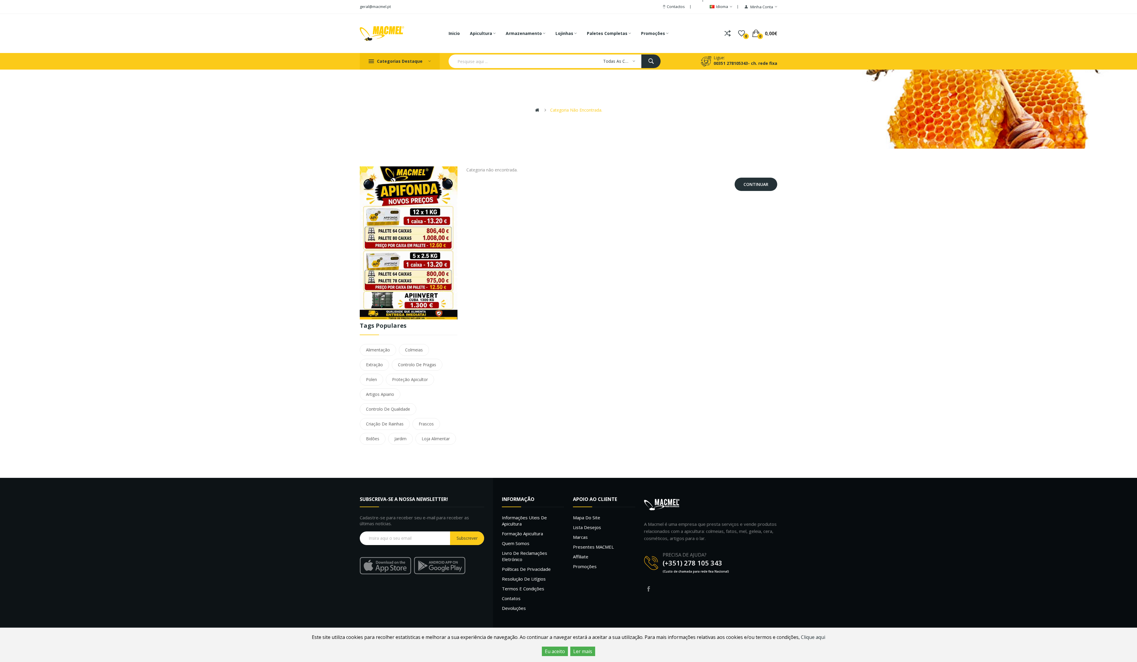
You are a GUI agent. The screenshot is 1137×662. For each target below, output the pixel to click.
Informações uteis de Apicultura (524, 521)
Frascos (426, 424)
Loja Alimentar (436, 438)
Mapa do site (586, 517)
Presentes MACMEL (593, 547)
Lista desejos (587, 527)
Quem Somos (515, 543)
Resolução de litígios (524, 579)
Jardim (400, 438)
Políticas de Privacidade (526, 569)
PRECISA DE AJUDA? (684, 555)
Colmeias (414, 350)
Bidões (372, 438)
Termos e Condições (523, 589)
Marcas (580, 537)
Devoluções (514, 608)
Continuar (755, 184)
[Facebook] (648, 588)
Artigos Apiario (380, 394)
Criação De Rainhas (385, 424)
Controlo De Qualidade (388, 409)
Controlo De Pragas (417, 364)
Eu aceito (555, 651)
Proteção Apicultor (410, 379)
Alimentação (378, 350)
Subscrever (467, 538)
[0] (741, 33)
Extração (374, 364)
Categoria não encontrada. (576, 110)
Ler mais (582, 651)
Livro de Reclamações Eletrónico (524, 556)
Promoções (585, 566)
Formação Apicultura (522, 533)
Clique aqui (813, 637)
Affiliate (580, 557)
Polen (371, 379)
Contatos (511, 598)
